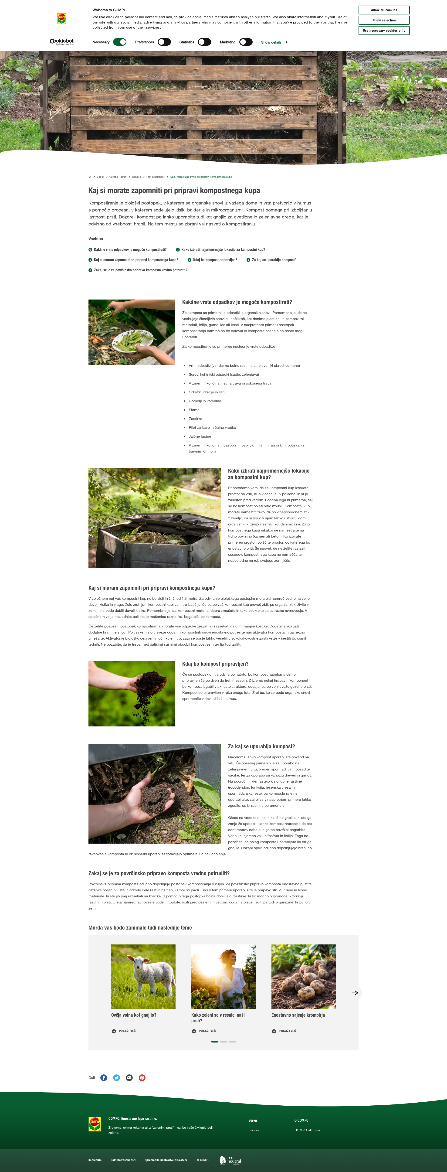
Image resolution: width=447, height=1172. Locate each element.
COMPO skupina (307, 1130)
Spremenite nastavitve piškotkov (166, 1160)
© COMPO (203, 1160)
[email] (129, 1078)
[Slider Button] (355, 993)
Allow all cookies (384, 10)
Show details (271, 42)
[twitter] (116, 1078)
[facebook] (103, 1078)
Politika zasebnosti (123, 1160)
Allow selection (384, 20)
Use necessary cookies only (384, 31)
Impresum (95, 1160)
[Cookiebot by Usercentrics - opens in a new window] (61, 42)
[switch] (164, 42)
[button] (214, 1042)
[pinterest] (142, 1078)
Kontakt (255, 1130)
